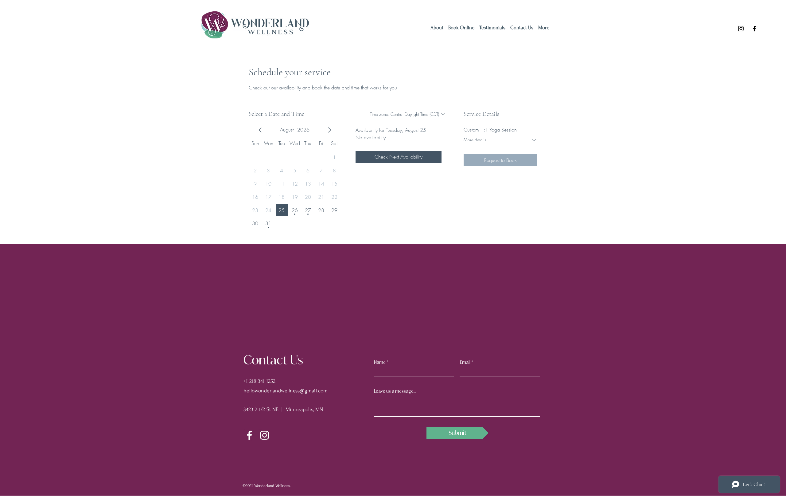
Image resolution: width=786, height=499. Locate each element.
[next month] (329, 130)
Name (380, 362)
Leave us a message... (395, 391)
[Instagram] (741, 28)
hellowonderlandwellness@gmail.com (285, 391)
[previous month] (260, 130)
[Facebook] (754, 28)
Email (465, 362)
